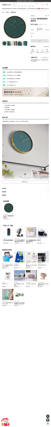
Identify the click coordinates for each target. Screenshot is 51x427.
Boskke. (27, 263)
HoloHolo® (4, 301)
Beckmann (28, 282)
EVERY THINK (17, 301)
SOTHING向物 (40, 282)
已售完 (39, 40)
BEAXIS (3, 282)
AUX (27, 238)
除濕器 (22, 5)
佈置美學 (7, 12)
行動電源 (29, 5)
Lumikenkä (16, 263)
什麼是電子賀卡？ (45, 57)
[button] (4, 43)
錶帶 (13, 5)
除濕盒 (33, 5)
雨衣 (15, 5)
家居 (3, 12)
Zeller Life (5, 214)
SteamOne (40, 263)
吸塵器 (18, 5)
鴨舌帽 (25, 5)
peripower (17, 238)
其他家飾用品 (13, 12)
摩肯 (3, 263)
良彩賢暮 (16, 282)
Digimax (5, 238)
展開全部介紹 (24, 181)
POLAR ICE (39, 238)
